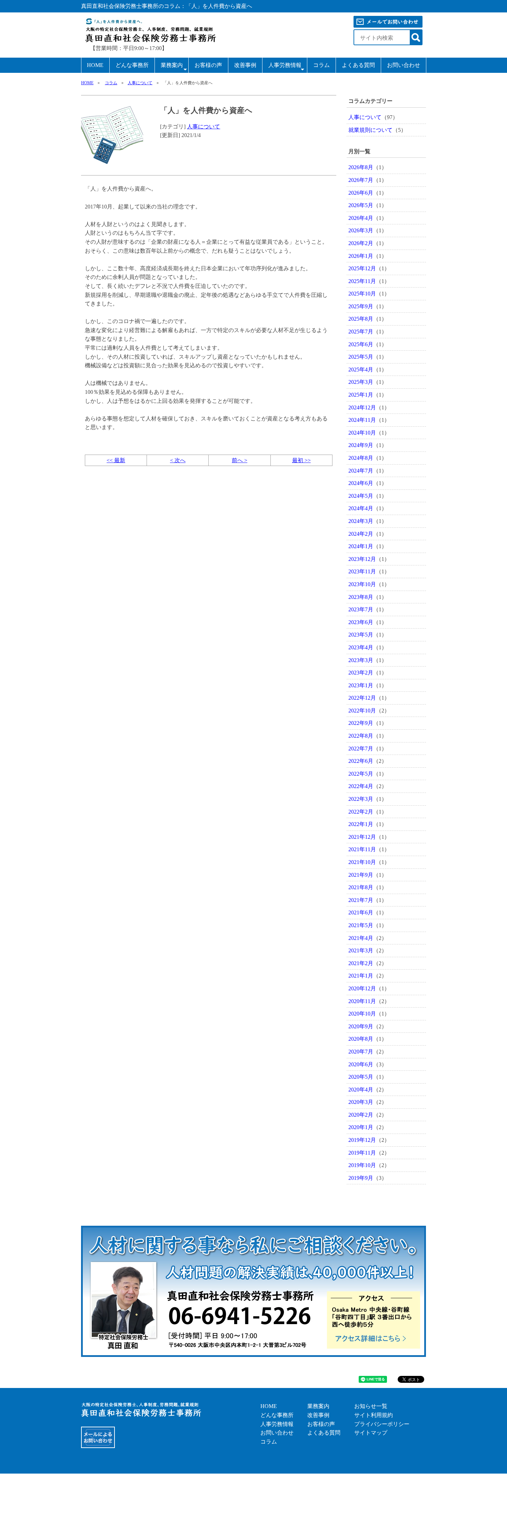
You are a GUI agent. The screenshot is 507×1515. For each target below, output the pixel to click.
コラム (321, 65)
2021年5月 (360, 925)
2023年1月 (360, 685)
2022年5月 (360, 774)
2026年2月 (360, 243)
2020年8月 (360, 1039)
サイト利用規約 (373, 1415)
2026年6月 (360, 193)
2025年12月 (362, 268)
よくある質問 (358, 65)
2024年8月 (360, 458)
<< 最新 (116, 460)
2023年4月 (360, 647)
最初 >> (301, 460)
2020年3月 (360, 1102)
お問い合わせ (403, 65)
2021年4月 (360, 938)
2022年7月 (360, 748)
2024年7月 (360, 471)
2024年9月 (360, 445)
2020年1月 (360, 1127)
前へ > (239, 460)
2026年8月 (360, 167)
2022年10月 (362, 710)
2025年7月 (360, 331)
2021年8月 (360, 887)
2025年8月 (360, 319)
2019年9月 (360, 1178)
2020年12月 (362, 988)
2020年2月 (360, 1115)
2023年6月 (360, 622)
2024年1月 (360, 546)
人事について (140, 82)
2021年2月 (360, 963)
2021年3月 (360, 950)
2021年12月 (362, 837)
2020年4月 (360, 1089)
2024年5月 (360, 496)
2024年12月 (362, 407)
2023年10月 (362, 584)
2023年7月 (360, 609)
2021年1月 (360, 976)
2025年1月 (360, 395)
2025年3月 (360, 382)
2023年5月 (360, 635)
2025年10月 (362, 294)
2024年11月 (362, 420)
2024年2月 (360, 534)
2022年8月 (360, 736)
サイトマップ (370, 1433)
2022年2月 (360, 812)
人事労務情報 (284, 65)
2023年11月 (362, 571)
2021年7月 (360, 900)
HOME (95, 65)
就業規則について (370, 130)
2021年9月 (360, 875)
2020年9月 (360, 1026)
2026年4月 (360, 218)
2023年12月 (362, 559)
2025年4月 (360, 369)
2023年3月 (360, 660)
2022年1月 (360, 824)
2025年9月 (360, 306)
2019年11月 (362, 1153)
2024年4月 (360, 508)
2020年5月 (360, 1077)
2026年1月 (360, 256)
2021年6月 (360, 912)
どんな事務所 (132, 65)
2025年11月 (362, 281)
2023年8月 (360, 597)
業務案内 (172, 65)
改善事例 (245, 65)
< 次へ (178, 460)
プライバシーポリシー (381, 1424)
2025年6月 (360, 344)
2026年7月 (360, 180)
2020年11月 (362, 1001)
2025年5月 (360, 357)
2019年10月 (362, 1165)
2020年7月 (360, 1052)
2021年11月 (362, 849)
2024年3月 (360, 521)
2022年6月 (360, 761)
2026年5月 (360, 205)
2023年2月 (360, 673)
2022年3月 (360, 799)
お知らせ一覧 (370, 1406)
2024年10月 (362, 433)
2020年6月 (360, 1064)
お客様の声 (208, 65)
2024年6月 (360, 483)
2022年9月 (360, 723)
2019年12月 (362, 1140)
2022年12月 (362, 698)
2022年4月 (360, 786)
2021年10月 (362, 862)
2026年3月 (360, 230)
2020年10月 (362, 1014)
